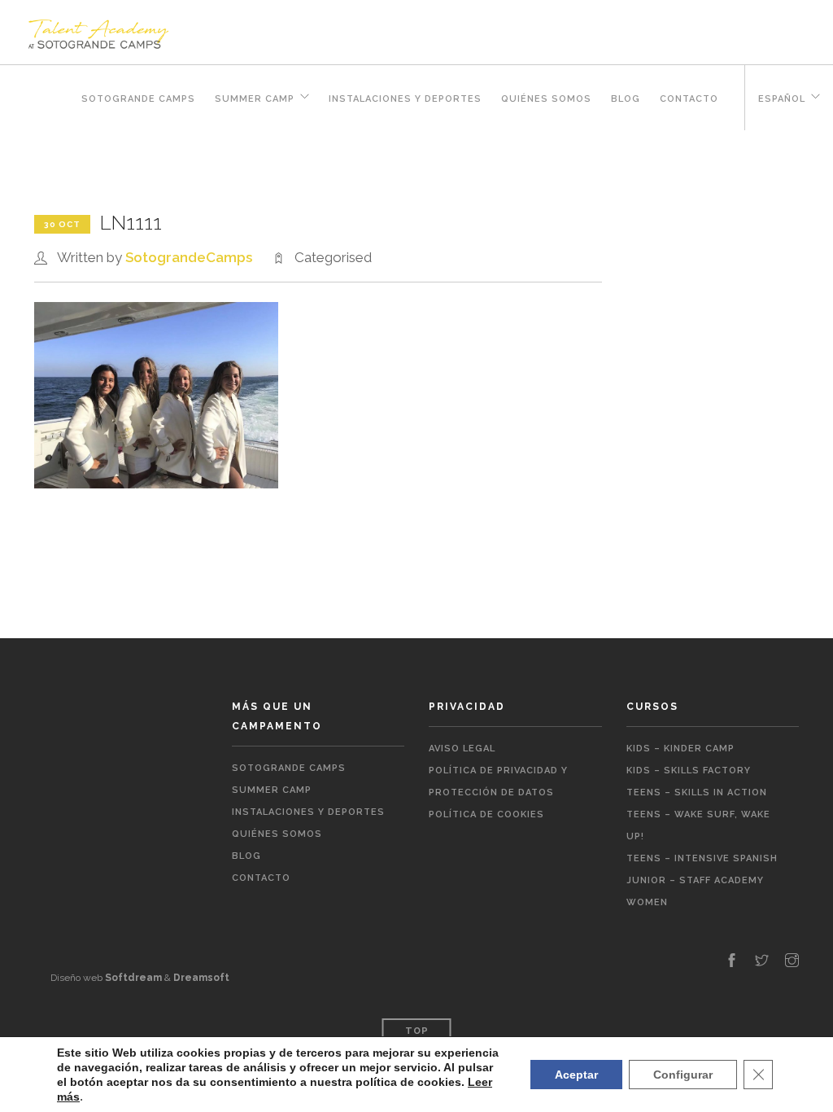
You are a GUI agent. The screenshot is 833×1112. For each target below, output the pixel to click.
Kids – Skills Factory (688, 770)
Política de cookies (486, 814)
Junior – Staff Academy (695, 880)
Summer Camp (254, 99)
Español (781, 99)
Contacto (689, 99)
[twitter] (762, 961)
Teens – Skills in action (696, 792)
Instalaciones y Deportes (405, 99)
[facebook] (732, 961)
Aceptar (576, 1074)
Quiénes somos (546, 99)
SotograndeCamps (188, 257)
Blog (625, 99)
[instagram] (792, 961)
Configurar (683, 1074)
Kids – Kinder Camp (680, 748)
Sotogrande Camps (138, 99)
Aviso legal (462, 748)
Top (417, 1031)
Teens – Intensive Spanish (702, 858)
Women (647, 902)
